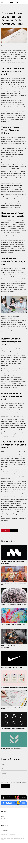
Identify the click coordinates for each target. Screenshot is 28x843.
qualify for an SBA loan (9, 419)
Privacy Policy (4, 828)
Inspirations (3, 818)
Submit (5, 786)
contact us (3, 839)
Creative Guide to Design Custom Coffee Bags (14, 687)
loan (20, 143)
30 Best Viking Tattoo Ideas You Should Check (14, 604)
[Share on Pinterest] (5, 530)
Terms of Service (4, 830)
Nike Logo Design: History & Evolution (11, 667)
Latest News (3, 821)
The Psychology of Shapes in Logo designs (13, 728)
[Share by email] (14, 530)
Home (2, 813)
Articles (2, 816)
